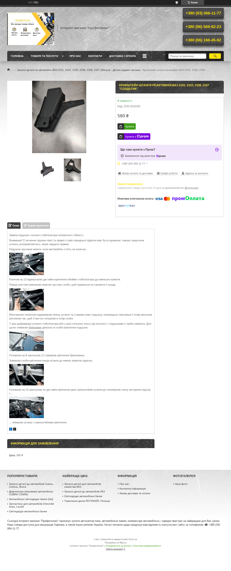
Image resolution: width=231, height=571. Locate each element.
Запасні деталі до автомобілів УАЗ (84, 491)
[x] (14, 429)
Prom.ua (133, 539)
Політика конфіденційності (147, 546)
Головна (17, 56)
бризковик (35, 327)
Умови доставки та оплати (134, 493)
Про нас (75, 56)
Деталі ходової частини (126, 70)
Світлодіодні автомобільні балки (28, 511)
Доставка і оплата (122, 56)
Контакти (95, 56)
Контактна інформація (132, 488)
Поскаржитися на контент (118, 546)
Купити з (130, 136)
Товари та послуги (44, 56)
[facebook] (10, 429)
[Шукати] (215, 56)
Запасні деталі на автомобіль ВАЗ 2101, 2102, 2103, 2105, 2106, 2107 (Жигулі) (63, 70)
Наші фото (181, 483)
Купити (129, 126)
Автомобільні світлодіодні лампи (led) (31, 499)
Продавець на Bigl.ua (116, 542)
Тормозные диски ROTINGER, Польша (87, 500)
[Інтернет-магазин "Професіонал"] (30, 28)
